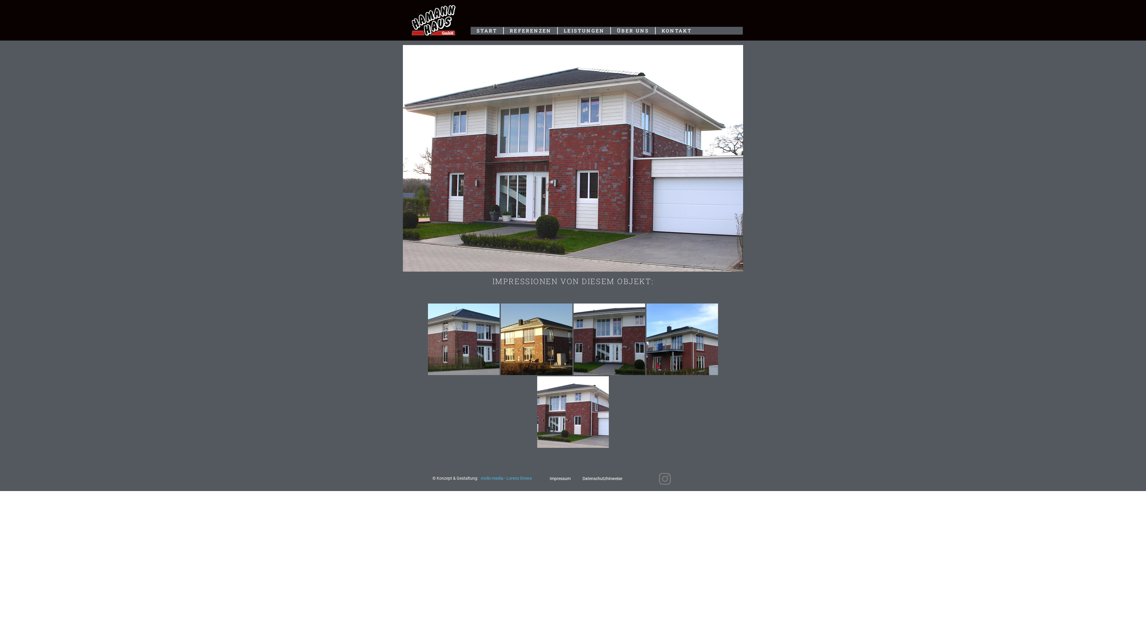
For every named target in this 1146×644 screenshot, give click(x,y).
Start (487, 30)
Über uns (633, 30)
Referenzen (530, 30)
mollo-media (492, 478)
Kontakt (677, 30)
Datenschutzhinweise (602, 478)
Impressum (560, 478)
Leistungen (584, 30)
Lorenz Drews (519, 478)
